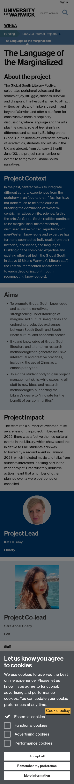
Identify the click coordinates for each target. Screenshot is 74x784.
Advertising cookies (31, 734)
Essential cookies (29, 716)
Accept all (37, 756)
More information (37, 775)
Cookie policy (58, 710)
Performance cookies (33, 743)
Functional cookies (30, 725)
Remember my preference (37, 766)
